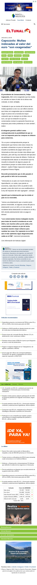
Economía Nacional (7, 52)
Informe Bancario (6, 531)
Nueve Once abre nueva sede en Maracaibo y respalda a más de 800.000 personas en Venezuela (17, 451)
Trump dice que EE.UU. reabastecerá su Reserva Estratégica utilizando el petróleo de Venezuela (17, 410)
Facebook (16, 267)
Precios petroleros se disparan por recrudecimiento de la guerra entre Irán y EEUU (18, 470)
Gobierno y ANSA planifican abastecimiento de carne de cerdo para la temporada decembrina (18, 329)
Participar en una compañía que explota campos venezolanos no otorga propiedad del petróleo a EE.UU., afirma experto (16, 417)
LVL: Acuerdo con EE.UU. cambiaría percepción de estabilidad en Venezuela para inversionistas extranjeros (17, 389)
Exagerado (5, 58)
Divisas (4, 55)
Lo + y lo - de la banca (7, 535)
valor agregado (18, 62)
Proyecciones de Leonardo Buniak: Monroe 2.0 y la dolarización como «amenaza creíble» (17, 335)
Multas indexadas (7, 62)
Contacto (28, 20)
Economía (26, 55)
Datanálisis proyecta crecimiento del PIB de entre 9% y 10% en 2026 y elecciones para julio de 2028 (18, 323)
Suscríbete (20, 20)
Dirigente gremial (30, 52)
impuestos (24, 58)
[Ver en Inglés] (33, 1)
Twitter (11, 267)
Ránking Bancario (6, 527)
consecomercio (19, 52)
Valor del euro (28, 62)
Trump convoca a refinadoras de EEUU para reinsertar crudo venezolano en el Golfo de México (18, 458)
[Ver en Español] (35, 1)
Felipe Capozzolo (15, 58)
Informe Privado (11, 20)
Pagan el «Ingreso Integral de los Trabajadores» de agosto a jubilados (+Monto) (17, 347)
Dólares (10, 55)
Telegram (28, 265)
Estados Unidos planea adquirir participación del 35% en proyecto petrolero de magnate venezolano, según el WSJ (18, 397)
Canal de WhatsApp (19, 265)
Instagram (5, 267)
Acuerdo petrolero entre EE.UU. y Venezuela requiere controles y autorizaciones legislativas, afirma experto (18, 404)
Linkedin (14, 567)
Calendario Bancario (7, 538)
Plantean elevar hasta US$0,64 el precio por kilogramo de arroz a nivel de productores (18, 341)
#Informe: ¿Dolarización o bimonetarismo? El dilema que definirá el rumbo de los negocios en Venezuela (18, 464)
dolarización (17, 55)
